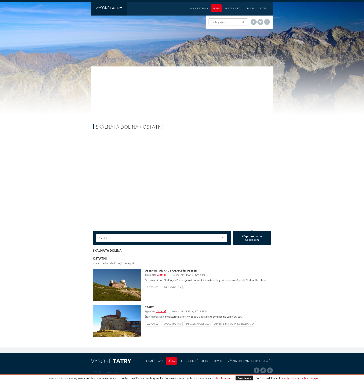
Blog (250, 8)
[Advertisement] (182, 95)
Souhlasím (244, 378)
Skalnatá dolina (172, 287)
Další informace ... (223, 378)
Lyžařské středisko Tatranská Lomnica (234, 323)
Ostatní (161, 274)
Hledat (243, 22)
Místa (216, 8)
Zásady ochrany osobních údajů (299, 378)
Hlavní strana (199, 8)
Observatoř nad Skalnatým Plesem (171, 270)
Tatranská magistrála (197, 323)
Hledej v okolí (233, 8)
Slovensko (152, 287)
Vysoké (109, 7)
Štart (149, 307)
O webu (263, 8)
